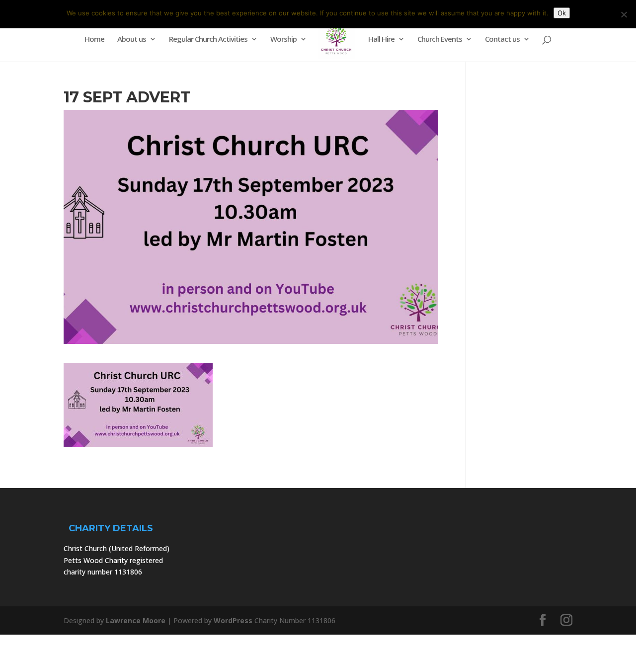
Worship (283, 39)
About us (131, 39)
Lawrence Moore (135, 620)
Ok (561, 13)
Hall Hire (381, 39)
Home (94, 39)
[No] (624, 14)
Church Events (439, 39)
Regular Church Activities (208, 39)
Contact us (502, 39)
